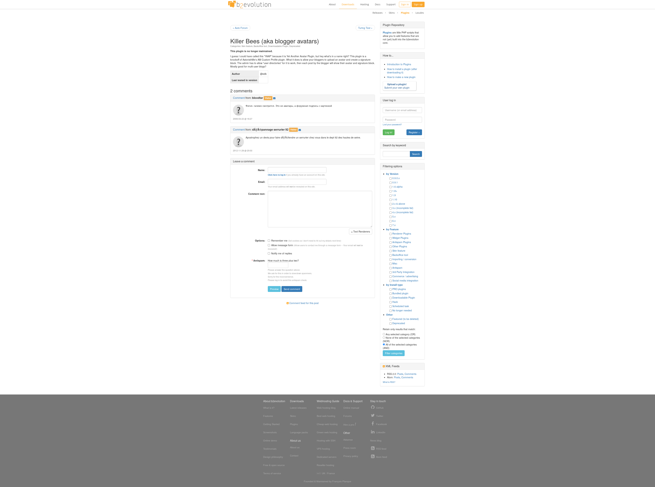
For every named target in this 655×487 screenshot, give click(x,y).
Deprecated (294, 46)
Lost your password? (392, 124)
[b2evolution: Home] (249, 4)
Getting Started (271, 424)
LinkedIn (380, 432)
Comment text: (256, 193)
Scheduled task (400, 306)
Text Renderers (361, 231)
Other (389, 314)
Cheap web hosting (327, 424)
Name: (261, 170)
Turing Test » (365, 28)
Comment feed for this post (304, 303)
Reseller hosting (325, 465)
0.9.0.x (396, 178)
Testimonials (269, 448)
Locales (420, 12)
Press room (349, 448)
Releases (378, 12)
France (331, 473)
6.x (394, 220)
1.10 (394, 199)
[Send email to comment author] (274, 98)
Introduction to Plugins (399, 64)
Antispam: (258, 260)
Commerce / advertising (405, 276)
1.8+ (394, 191)
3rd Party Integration (403, 272)
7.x (394, 225)
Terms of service (272, 473)
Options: (260, 240)
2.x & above (398, 203)
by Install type (394, 284)
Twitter (379, 416)
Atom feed (381, 457)
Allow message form (282, 245)
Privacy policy (350, 456)
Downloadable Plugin (278, 46)
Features (268, 416)
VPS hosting (323, 448)
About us (295, 447)
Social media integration (405, 280)
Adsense (348, 439)
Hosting (364, 4)
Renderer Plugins (401, 233)
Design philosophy (273, 457)
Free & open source (274, 465)
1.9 (394, 195)
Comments (410, 374)
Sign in (405, 4)
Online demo (270, 440)
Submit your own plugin (397, 85)
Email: (261, 181)
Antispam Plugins (401, 242)
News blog (375, 440)
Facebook (381, 424)
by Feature (392, 229)
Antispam (397, 267)
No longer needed (402, 310)
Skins (392, 12)
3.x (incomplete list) (402, 208)
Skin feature (247, 46)
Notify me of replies (281, 253)
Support (391, 4)
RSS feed (380, 448)
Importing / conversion (404, 259)
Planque (346, 481)
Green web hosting (327, 432)
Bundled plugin (400, 293)
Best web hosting (326, 416)
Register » (414, 132)
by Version (392, 173)
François (337, 481)
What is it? (268, 407)
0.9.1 (395, 182)
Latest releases (298, 407)
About (332, 4)
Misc (394, 263)
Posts (400, 374)
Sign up (418, 4)
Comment (239, 98)
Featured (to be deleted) (405, 319)
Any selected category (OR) (401, 334)
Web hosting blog (326, 407)
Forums (347, 416)
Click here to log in (277, 174)
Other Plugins (399, 246)
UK (323, 473)
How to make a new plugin (401, 77)
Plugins (405, 12)
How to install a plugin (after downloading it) (402, 70)
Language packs (299, 432)
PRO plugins (399, 289)
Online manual (351, 407)
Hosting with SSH (326, 440)
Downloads (348, 4)
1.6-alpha (397, 186)
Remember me (279, 240)
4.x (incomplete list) (402, 212)
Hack (395, 302)
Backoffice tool (260, 46)
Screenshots (270, 432)
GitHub (379, 407)
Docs (377, 4)
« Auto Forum (240, 28)
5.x (394, 216)
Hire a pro (349, 424)
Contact (294, 455)
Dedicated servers (326, 457)
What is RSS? (389, 381)
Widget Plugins (400, 237)
